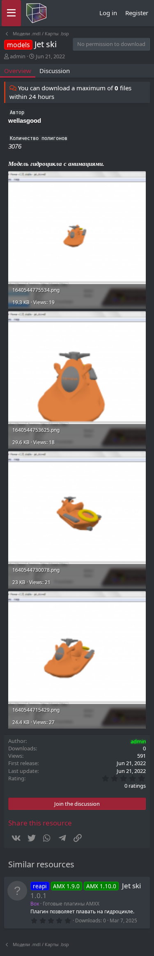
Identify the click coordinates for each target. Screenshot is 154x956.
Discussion (54, 70)
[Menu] (11, 13)
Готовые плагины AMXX (71, 903)
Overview (17, 70)
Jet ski (131, 885)
